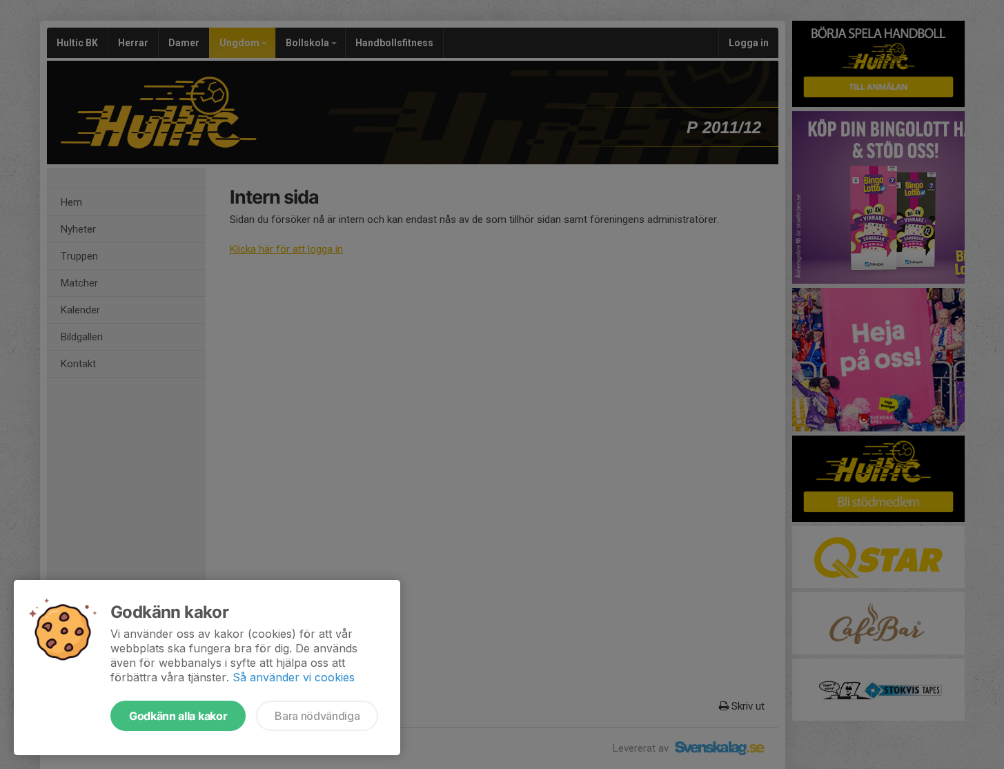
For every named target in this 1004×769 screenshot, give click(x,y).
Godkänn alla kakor (178, 716)
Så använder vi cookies (294, 677)
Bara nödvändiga (317, 716)
